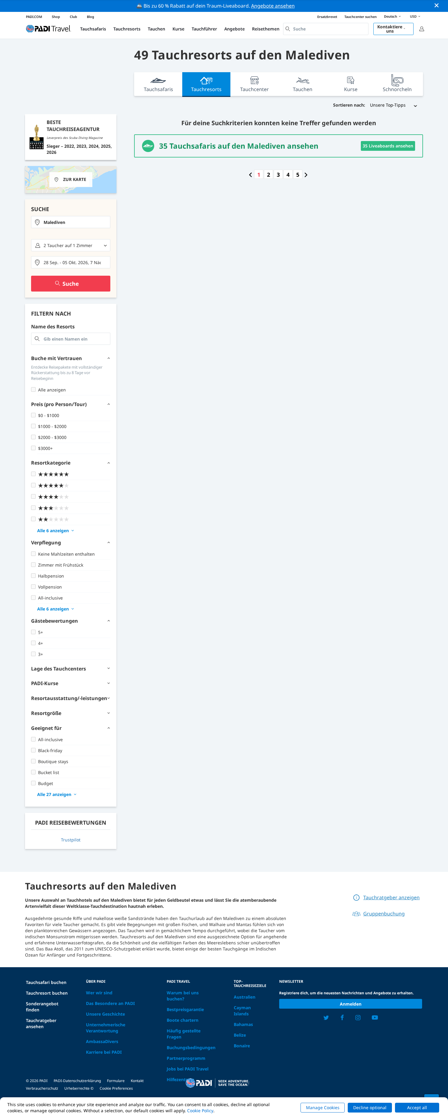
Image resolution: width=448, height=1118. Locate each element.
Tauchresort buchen (47, 993)
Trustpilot (70, 840)
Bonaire (242, 1046)
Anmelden (350, 1004)
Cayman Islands (242, 1011)
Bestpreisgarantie (185, 1009)
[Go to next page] (306, 175)
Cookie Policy (200, 1110)
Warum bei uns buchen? (183, 996)
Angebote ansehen (273, 5)
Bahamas (243, 1024)
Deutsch (390, 16)
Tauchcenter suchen (360, 16)
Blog (90, 16)
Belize (240, 1035)
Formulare (116, 1080)
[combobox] (325, 29)
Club (73, 16)
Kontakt (137, 1080)
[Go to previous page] (250, 175)
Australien (244, 997)
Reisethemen (265, 29)
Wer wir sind (99, 993)
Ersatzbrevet (327, 16)
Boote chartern (182, 1020)
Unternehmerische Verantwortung (105, 1028)
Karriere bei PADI (104, 1052)
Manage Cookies (323, 1107)
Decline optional (369, 1107)
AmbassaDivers (102, 1041)
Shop (56, 16)
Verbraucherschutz (42, 1088)
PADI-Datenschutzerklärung (77, 1080)
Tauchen (156, 29)
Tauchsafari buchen (46, 982)
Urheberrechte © (79, 1088)
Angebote (234, 29)
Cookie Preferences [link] (116, 1088)
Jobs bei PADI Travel (187, 1069)
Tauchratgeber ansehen (41, 1023)
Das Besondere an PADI (110, 1003)
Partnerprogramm (186, 1058)
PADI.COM (34, 16)
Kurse (178, 29)
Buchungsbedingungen (191, 1047)
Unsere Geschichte (105, 1014)
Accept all (417, 1107)
